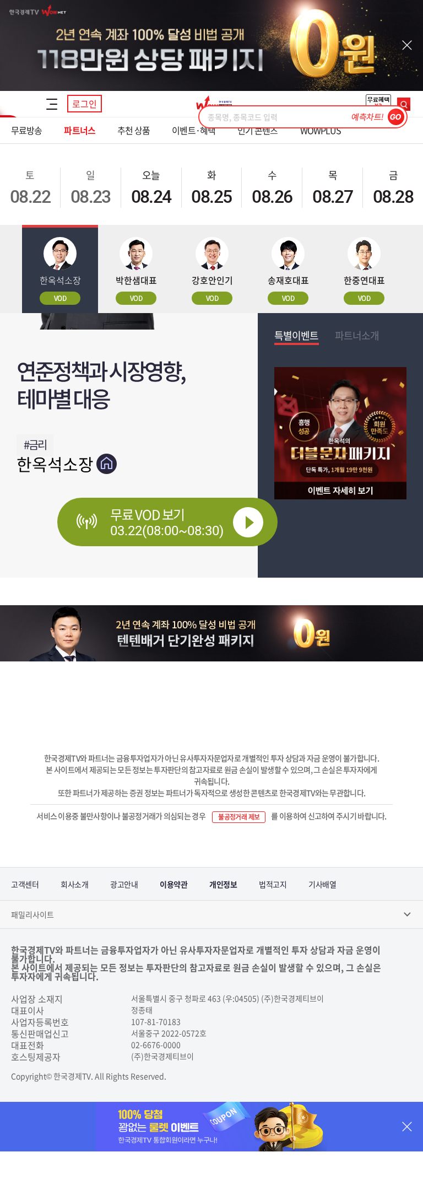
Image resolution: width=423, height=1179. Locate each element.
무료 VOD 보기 (167, 521)
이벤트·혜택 (193, 130)
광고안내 (124, 884)
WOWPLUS (320, 130)
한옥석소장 (55, 464)
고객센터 (25, 884)
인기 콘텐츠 (257, 130)
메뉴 (52, 104)
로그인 (84, 103)
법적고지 (272, 884)
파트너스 (79, 130)
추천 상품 (133, 130)
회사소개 (74, 884)
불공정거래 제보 (238, 817)
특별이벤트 (296, 335)
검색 (403, 104)
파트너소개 (357, 335)
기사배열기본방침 (322, 890)
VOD (60, 298)
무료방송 (26, 130)
